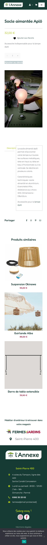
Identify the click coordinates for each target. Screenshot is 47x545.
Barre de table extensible (23, 391)
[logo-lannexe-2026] (13, 3)
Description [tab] (10, 148)
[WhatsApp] (31, 220)
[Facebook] (26, 220)
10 (35, 124)
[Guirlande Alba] (23, 294)
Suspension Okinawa (23, 284)
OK (24, 541)
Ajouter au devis (14, 62)
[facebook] (26, 517)
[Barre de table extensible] (23, 343)
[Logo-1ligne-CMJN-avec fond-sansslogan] (23, 429)
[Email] (40, 220)
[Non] (44, 536)
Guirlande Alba (23, 333)
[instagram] (20, 517)
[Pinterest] (35, 220)
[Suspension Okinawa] (23, 245)
